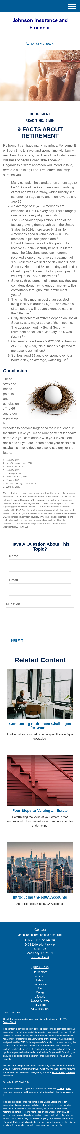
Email (13, 580)
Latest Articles (40, 1000)
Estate (40, 980)
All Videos (40, 1004)
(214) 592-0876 (42, 43)
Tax (40, 988)
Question (13, 604)
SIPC (68, 1088)
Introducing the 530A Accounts (40, 897)
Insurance (40, 984)
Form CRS (15, 1012)
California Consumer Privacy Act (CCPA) (32, 1068)
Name (13, 556)
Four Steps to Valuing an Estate (40, 810)
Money (40, 992)
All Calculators (40, 1009)
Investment (40, 976)
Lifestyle (40, 996)
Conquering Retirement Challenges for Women (40, 726)
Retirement (40, 972)
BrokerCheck (9, 1022)
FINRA (60, 1088)
